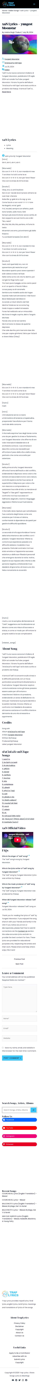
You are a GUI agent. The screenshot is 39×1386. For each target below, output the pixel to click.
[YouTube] (13, 1380)
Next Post (19, 964)
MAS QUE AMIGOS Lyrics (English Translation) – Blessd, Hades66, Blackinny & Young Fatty (19, 1218)
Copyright (19, 1329)
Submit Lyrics (19, 1359)
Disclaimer (19, 1326)
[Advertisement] (19, 115)
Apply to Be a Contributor (19, 1353)
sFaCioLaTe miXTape (13, 63)
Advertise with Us (19, 1356)
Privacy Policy (19, 1323)
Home (4, 10)
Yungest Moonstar (12, 59)
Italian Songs (14, 10)
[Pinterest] (16, 1380)
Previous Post (19, 959)
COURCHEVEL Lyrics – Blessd (13, 1200)
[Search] (33, 1110)
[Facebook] (26, 1380)
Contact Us (22, 931)
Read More (6, 92)
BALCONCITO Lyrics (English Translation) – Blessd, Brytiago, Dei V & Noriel (19, 1204)
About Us (19, 1332)
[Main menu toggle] (34, 4)
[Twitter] (20, 1380)
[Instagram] (23, 1380)
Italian (7, 70)
